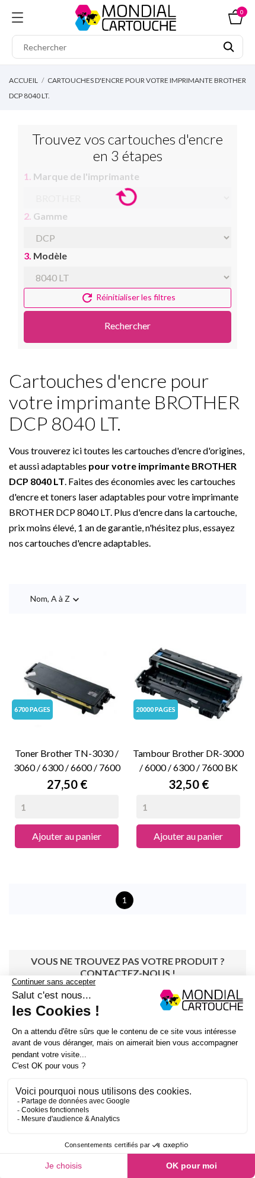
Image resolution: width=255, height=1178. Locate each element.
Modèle (45, 255)
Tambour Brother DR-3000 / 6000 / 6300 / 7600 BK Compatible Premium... (188, 761)
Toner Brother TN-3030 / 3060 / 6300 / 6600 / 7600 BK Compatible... (67, 761)
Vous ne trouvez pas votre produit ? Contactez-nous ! (128, 966)
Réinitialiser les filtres (128, 298)
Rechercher (127, 325)
